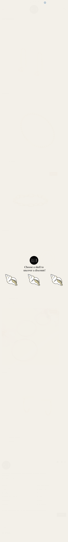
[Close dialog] (45, 3)
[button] (11, 279)
